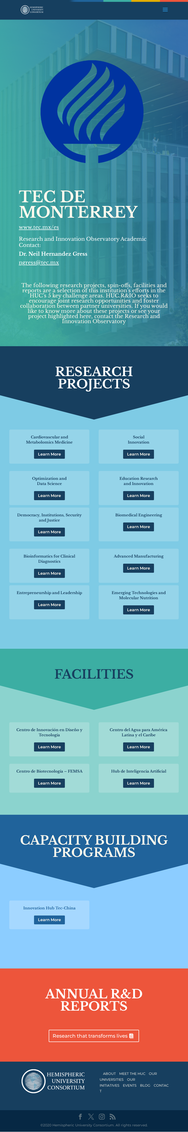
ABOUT (109, 1073)
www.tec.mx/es (39, 227)
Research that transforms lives (90, 1036)
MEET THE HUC (132, 1073)
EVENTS (130, 1085)
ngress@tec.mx (39, 262)
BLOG (145, 1085)
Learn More (49, 454)
